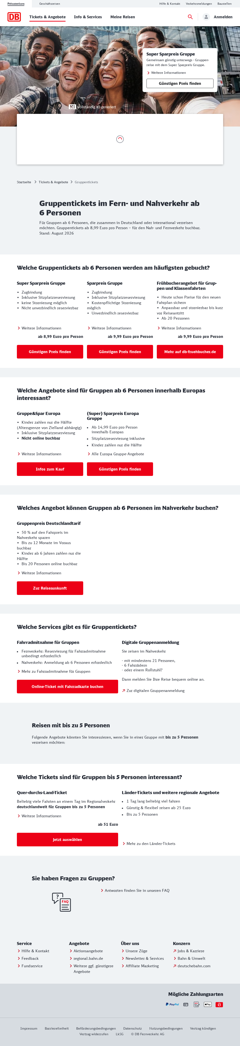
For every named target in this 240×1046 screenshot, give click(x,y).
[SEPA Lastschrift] (196, 1004)
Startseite (24, 182)
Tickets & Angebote (53, 182)
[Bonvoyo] (219, 1004)
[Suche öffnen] (190, 17)
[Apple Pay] (208, 1004)
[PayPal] (172, 1004)
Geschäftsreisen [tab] (49, 3)
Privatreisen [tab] (16, 3)
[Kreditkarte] (186, 1004)
